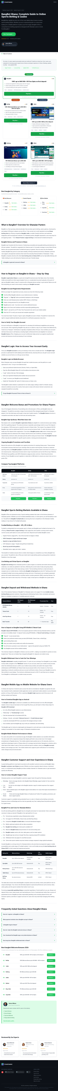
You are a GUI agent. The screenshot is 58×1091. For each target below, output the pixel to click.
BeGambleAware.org (42, 185)
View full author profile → (9, 1021)
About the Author (37, 1081)
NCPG (28, 1072)
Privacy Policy (36, 1071)
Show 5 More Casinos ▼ (29, 182)
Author (55, 2)
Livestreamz (7, 2)
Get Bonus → (51, 954)
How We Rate (36, 1077)
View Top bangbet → (8, 34)
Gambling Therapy (9, 1072)
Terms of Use (36, 1073)
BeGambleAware (20, 1072)
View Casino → (15, 203)
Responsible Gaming (38, 1079)
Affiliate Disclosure (37, 1075)
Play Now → (29, 93)
